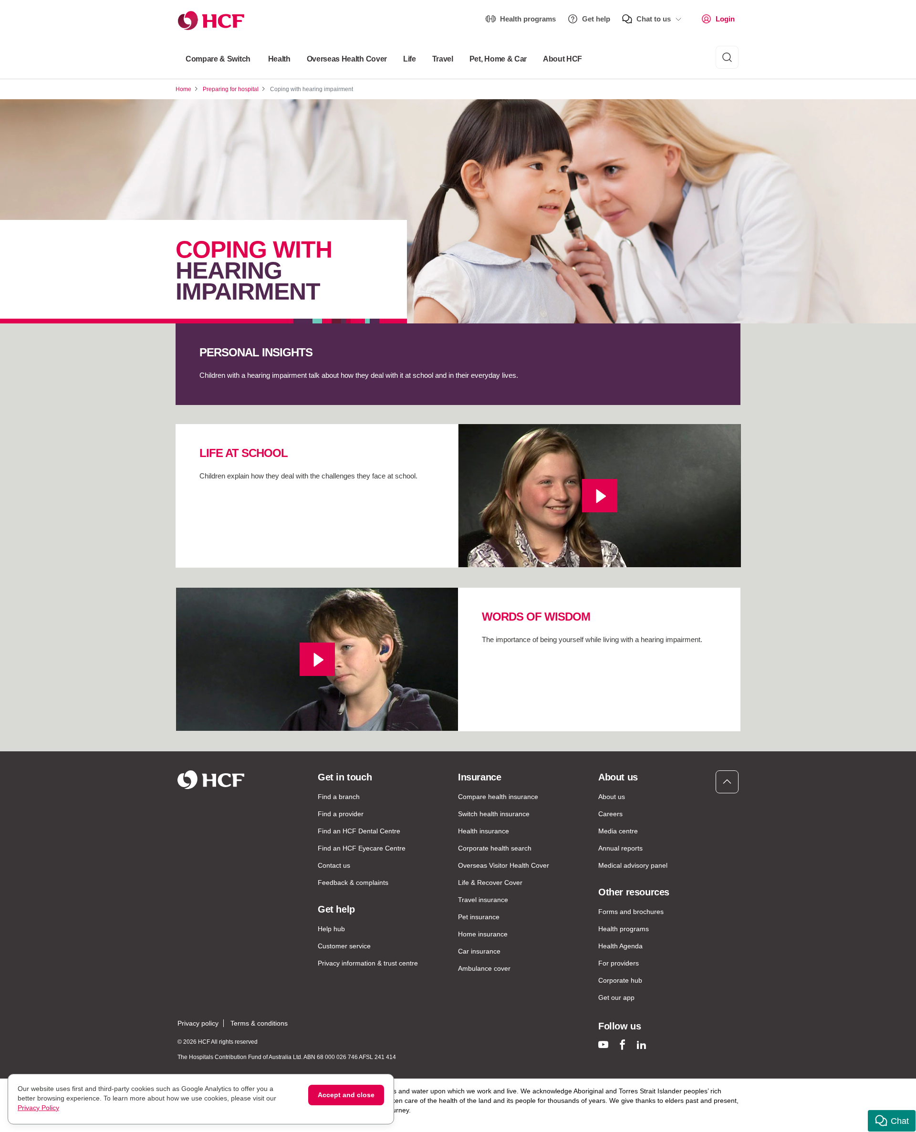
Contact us (334, 865)
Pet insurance (479, 917)
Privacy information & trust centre (368, 963)
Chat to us (653, 19)
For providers (618, 963)
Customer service (344, 946)
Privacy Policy (38, 1107)
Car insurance (479, 951)
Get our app (616, 997)
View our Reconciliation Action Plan (276, 1119)
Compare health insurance (498, 796)
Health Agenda (620, 946)
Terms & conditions (259, 1023)
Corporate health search (494, 848)
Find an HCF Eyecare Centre (362, 848)
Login (725, 19)
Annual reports (620, 848)
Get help (596, 19)
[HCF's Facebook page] (622, 1044)
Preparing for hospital (231, 89)
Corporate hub (620, 980)
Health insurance (483, 831)
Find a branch (339, 796)
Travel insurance (483, 900)
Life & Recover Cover (490, 882)
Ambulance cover (484, 968)
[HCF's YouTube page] (603, 1044)
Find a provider (341, 814)
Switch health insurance (494, 814)
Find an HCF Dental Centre (359, 831)
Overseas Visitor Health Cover (503, 865)
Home (183, 89)
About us (611, 796)
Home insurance (483, 934)
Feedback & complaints (353, 882)
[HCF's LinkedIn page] (641, 1044)
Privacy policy (198, 1023)
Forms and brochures (631, 911)
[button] (892, 1121)
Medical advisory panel (632, 865)
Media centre (618, 831)
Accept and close (346, 1095)
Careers (610, 814)
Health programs (528, 19)
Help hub (331, 929)
